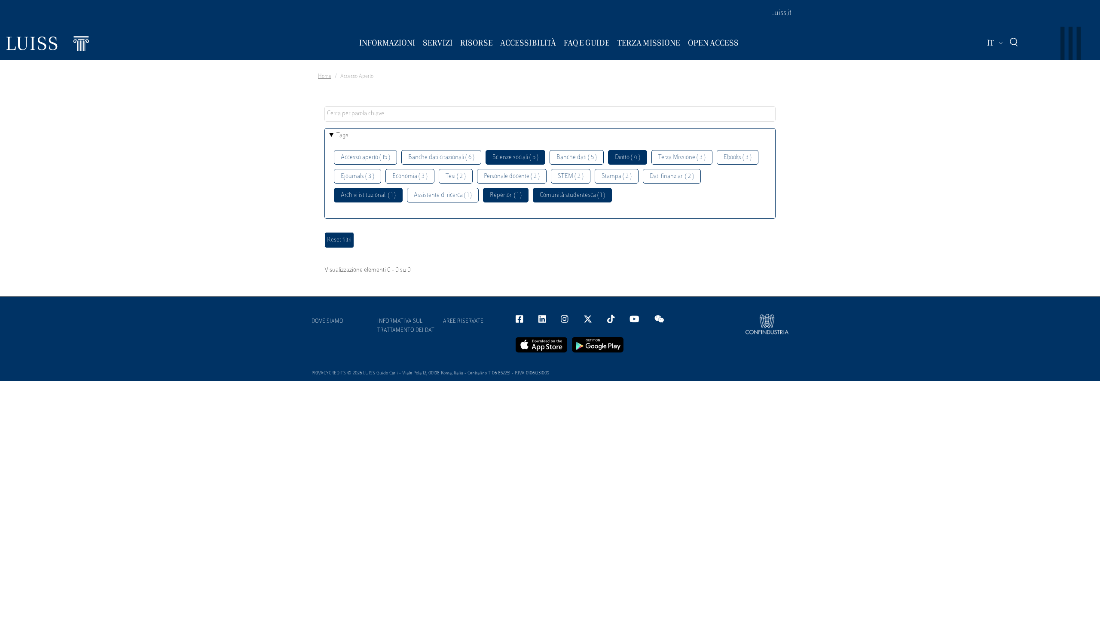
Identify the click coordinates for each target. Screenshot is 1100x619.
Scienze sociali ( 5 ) (515, 157)
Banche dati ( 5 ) (576, 157)
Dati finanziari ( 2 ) (672, 176)
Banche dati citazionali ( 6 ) (441, 157)
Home (324, 76)
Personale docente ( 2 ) (512, 176)
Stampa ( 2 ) (617, 176)
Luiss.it (781, 13)
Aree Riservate (463, 321)
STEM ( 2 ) (571, 176)
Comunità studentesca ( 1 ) (572, 195)
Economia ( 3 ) (410, 176)
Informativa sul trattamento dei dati (406, 326)
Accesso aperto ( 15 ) (365, 157)
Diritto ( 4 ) (627, 157)
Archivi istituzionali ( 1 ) (368, 195)
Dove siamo (327, 321)
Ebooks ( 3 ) (738, 157)
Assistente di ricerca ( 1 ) (443, 195)
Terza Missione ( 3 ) (682, 157)
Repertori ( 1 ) (506, 195)
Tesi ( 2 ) (456, 176)
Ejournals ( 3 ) (357, 176)
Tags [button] (342, 135)
